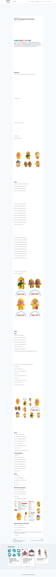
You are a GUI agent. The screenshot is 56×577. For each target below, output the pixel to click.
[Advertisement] (28, 8)
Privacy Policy (49, 1)
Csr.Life (22, 574)
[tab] (26, 566)
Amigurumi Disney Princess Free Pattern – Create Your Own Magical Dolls (19, 540)
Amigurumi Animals (16, 17)
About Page (44, 1)
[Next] (46, 557)
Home (29, 1)
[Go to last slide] (9, 557)
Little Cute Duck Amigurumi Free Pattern (37, 540)
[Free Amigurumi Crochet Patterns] (8, 1)
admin (10, 563)
